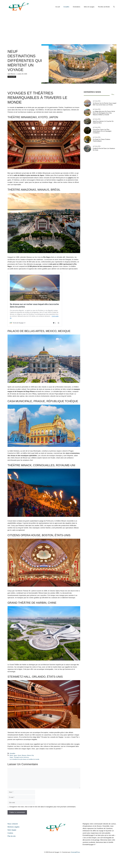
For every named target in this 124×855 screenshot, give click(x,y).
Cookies (10, 833)
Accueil (57, 7)
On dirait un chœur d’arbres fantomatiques (101, 140)
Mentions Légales (13, 827)
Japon (15, 755)
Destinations (76, 7)
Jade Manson (11, 74)
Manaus (24, 755)
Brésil (11, 755)
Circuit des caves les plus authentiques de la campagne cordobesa (102, 131)
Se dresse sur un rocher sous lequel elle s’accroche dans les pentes (104, 104)
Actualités (66, 7)
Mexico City (30, 755)
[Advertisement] (62, 27)
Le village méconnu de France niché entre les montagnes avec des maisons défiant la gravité (104, 113)
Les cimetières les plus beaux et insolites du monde (24, 759)
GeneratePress (75, 852)
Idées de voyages (89, 7)
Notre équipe (12, 830)
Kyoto (19, 755)
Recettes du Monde (104, 7)
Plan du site (12, 836)
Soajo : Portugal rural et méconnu (19, 757)
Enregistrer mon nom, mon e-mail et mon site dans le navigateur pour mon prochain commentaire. (43, 807)
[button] (113, 7)
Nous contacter (13, 824)
